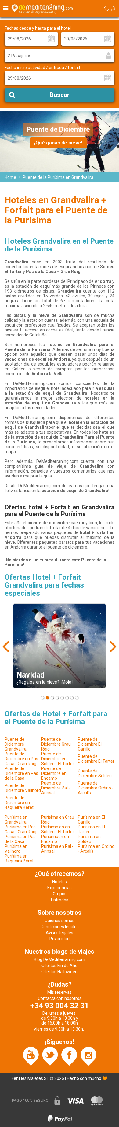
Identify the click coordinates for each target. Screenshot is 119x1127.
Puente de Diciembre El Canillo (90, 744)
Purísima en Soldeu (89, 839)
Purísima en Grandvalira (16, 819)
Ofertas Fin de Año (59, 965)
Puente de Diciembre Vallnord (23, 788)
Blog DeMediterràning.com (59, 959)
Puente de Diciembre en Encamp (54, 773)
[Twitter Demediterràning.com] (50, 1055)
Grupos (60, 893)
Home (10, 177)
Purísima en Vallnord (16, 849)
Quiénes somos (59, 920)
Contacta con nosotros (59, 998)
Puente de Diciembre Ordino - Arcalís (96, 788)
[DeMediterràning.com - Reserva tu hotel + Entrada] (43, 8)
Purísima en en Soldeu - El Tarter (57, 829)
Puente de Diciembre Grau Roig (56, 744)
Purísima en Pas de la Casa (20, 839)
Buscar (60, 95)
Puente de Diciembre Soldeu (95, 773)
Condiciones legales (60, 926)
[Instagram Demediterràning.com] (88, 1055)
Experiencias (59, 887)
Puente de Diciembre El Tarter (96, 759)
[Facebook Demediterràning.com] (69, 1055)
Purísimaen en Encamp (55, 839)
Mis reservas (59, 992)
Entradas (59, 899)
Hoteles (59, 881)
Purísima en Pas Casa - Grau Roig (20, 829)
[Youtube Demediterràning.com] (31, 1055)
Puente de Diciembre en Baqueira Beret (19, 802)
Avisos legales (59, 932)
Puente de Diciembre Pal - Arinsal (55, 788)
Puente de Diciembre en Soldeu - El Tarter (57, 758)
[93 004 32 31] (106, 8)
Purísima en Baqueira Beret (19, 858)
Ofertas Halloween (59, 971)
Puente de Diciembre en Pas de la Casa (21, 773)
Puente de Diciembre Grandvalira (16, 744)
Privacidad (59, 938)
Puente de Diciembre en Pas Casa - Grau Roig (21, 758)
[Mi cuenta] (113, 8)
